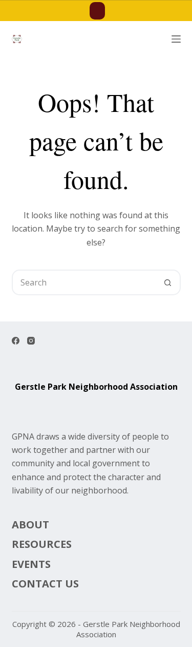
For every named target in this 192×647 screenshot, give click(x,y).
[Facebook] (15, 341)
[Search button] (168, 282)
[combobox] (84, 282)
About (30, 524)
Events (31, 564)
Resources (42, 544)
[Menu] (176, 39)
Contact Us (45, 584)
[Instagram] (31, 341)
